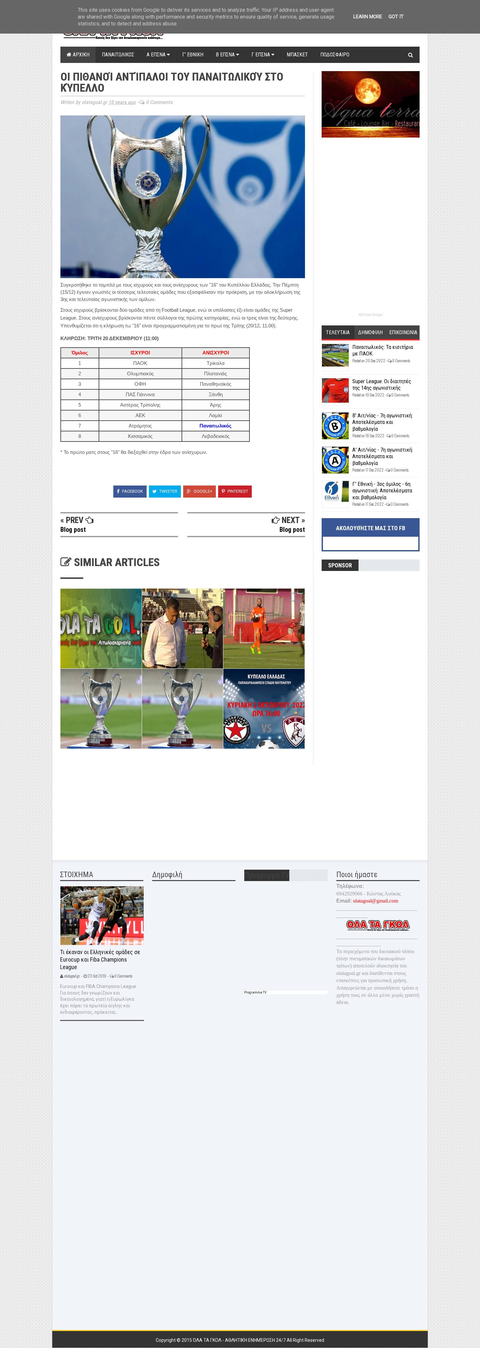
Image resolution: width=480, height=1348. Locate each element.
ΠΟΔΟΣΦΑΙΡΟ (334, 55)
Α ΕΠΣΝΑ (157, 55)
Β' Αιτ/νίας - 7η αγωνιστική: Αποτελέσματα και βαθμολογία (382, 422)
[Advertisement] (109, 805)
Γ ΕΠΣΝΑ (261, 55)
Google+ (202, 491)
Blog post (73, 529)
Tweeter (167, 491)
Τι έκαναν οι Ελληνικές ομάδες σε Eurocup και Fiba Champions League (100, 959)
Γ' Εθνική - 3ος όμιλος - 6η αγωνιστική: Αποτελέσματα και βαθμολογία (382, 491)
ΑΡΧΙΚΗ (80, 55)
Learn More (367, 17)
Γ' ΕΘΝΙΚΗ (192, 55)
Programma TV (255, 992)
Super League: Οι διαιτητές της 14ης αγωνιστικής (381, 384)
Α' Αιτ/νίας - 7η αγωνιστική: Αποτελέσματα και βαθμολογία (382, 456)
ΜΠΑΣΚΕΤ (297, 55)
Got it (396, 17)
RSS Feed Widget (371, 315)
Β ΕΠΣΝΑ (226, 55)
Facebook (132, 491)
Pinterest (237, 491)
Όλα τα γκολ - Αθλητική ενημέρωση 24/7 (240, 1340)
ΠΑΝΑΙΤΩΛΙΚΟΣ (118, 55)
